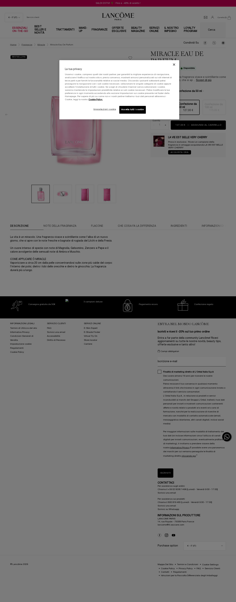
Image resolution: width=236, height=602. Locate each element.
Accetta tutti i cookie (132, 110)
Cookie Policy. (95, 100)
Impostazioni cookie (104, 109)
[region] (119, 89)
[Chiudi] (174, 65)
